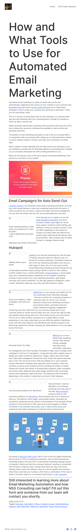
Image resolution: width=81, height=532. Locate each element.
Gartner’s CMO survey (28, 457)
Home (52, 7)
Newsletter (43, 506)
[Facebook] (68, 529)
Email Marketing (62, 504)
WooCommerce (62, 391)
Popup (51, 506)
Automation (28, 504)
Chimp (37, 504)
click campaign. (61, 474)
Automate (19, 504)
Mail (18, 506)
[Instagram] (71, 529)
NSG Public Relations (67, 7)
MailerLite (57, 335)
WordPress (33, 396)
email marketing (51, 273)
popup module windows (40, 107)
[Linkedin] (75, 529)
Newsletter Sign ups (17, 107)
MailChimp (37, 292)
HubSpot (32, 255)
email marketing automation (47, 220)
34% (67, 389)
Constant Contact (16, 206)
